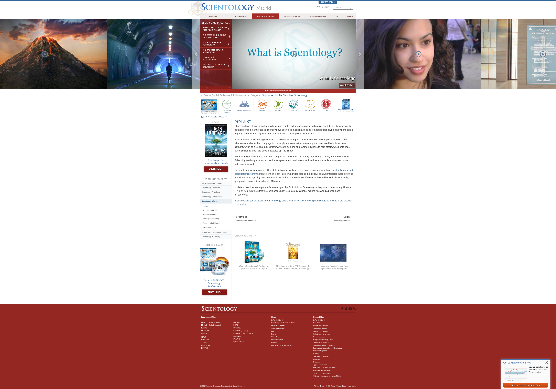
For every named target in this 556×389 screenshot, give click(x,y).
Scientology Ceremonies (212, 197)
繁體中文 (204, 342)
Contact (274, 342)
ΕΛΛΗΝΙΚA (237, 336)
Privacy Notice (319, 386)
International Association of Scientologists (327, 348)
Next (287, 91)
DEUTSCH (205, 348)
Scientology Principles (211, 188)
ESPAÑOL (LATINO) (240, 331)
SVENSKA (237, 328)
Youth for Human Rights (321, 373)
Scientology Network (320, 326)
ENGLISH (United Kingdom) (211, 325)
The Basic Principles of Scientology (213, 51)
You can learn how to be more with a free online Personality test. (538, 369)
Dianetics (316, 323)
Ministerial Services (210, 215)
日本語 (203, 337)
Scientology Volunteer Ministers (324, 345)
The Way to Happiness (227, 111)
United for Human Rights (322, 370)
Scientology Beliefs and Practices (283, 323)
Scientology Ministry (210, 201)
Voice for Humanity (278, 326)
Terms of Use (341, 386)
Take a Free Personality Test (525, 385)
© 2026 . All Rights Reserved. (222, 386)
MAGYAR (236, 322)
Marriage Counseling (211, 219)
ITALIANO (236, 339)
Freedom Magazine (345, 110)
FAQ (337, 16)
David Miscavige (319, 337)
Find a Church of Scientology (281, 345)
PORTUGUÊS (238, 342)
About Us (213, 16)
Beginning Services (292, 16)
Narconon (278, 110)
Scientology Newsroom (321, 334)
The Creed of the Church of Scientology (215, 36)
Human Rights (310, 110)
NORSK (236, 325)
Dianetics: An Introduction (209, 58)
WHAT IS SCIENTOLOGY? (216, 116)
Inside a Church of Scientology (212, 43)
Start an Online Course (321, 342)
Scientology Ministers (211, 210)
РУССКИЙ (205, 339)
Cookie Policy (330, 386)
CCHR (326, 110)
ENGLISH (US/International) (211, 322)
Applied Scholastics (244, 110)
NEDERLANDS (206, 345)
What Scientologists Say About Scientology (215, 29)
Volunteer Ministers (318, 16)
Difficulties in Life (209, 227)
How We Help (209, 112)
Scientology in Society (211, 237)
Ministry (206, 206)
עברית (204, 334)
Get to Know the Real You (517, 362)
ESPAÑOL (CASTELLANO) (243, 333)
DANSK (204, 328)
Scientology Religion (320, 328)
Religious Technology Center (323, 339)
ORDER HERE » (216, 168)
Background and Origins (212, 183)
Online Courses (276, 337)
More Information (277, 339)
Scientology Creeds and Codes (214, 232)
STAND (316, 354)
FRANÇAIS (205, 331)
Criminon (262, 110)
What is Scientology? (265, 16)
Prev (268, 91)
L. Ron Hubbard (239, 16)
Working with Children (211, 223)
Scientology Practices (211, 192)
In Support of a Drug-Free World (324, 367)
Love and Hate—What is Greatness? (214, 65)
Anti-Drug (294, 110)
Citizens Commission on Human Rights (327, 376)
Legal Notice (352, 386)
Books (350, 16)
